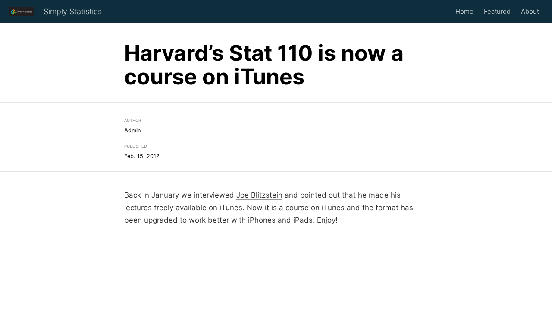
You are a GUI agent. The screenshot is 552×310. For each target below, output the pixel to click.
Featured (497, 11)
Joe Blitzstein (259, 195)
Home (464, 11)
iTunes (333, 207)
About (530, 11)
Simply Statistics (73, 11)
